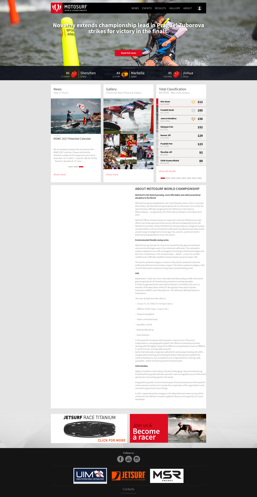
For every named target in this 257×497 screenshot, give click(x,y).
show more (60, 174)
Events (147, 8)
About (187, 8)
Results (160, 8)
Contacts (128, 489)
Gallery (174, 8)
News (135, 8)
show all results (167, 171)
